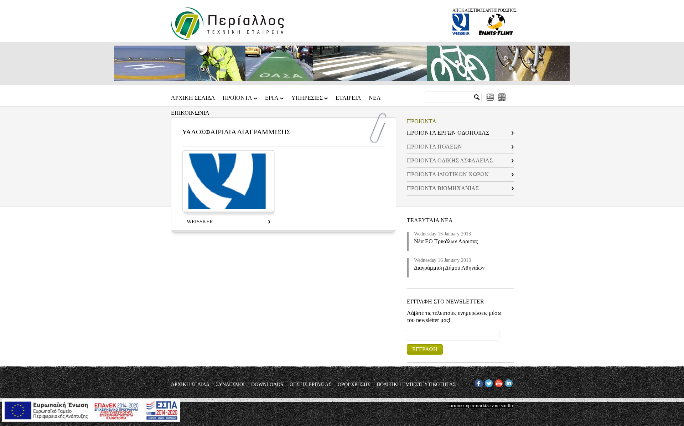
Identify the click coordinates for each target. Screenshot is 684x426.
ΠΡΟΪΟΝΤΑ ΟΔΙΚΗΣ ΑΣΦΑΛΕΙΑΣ (450, 160)
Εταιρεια (348, 98)
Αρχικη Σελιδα (193, 98)
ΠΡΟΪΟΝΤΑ (237, 100)
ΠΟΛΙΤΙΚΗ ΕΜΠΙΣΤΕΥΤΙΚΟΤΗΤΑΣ (416, 384)
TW (488, 382)
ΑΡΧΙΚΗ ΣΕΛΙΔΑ (190, 384)
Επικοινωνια (190, 113)
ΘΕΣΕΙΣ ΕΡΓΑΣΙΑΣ (310, 384)
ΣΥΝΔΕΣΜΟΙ (230, 384)
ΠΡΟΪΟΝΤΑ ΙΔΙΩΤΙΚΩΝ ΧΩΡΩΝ (448, 174)
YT (498, 382)
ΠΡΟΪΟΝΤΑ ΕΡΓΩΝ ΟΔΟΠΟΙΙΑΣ (448, 133)
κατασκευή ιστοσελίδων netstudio (481, 405)
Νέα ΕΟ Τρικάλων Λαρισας (446, 241)
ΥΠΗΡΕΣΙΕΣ (307, 100)
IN (507, 382)
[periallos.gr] (227, 38)
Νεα (375, 98)
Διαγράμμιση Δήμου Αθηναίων (449, 268)
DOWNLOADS (267, 384)
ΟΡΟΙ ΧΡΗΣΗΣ (354, 384)
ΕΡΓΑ (272, 100)
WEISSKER (200, 221)
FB (478, 382)
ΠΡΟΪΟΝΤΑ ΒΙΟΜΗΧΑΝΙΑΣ (443, 188)
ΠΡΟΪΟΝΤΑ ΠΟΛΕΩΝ (434, 147)
